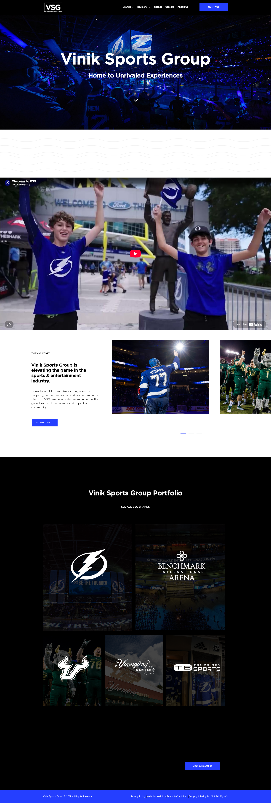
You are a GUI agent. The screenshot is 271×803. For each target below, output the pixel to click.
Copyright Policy (197, 796)
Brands (127, 7)
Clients (158, 7)
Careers (169, 7)
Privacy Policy (138, 796)
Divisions (142, 7)
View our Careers (202, 766)
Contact (213, 7)
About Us (183, 7)
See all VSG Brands (135, 507)
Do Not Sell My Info (217, 796)
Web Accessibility (156, 796)
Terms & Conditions (177, 796)
